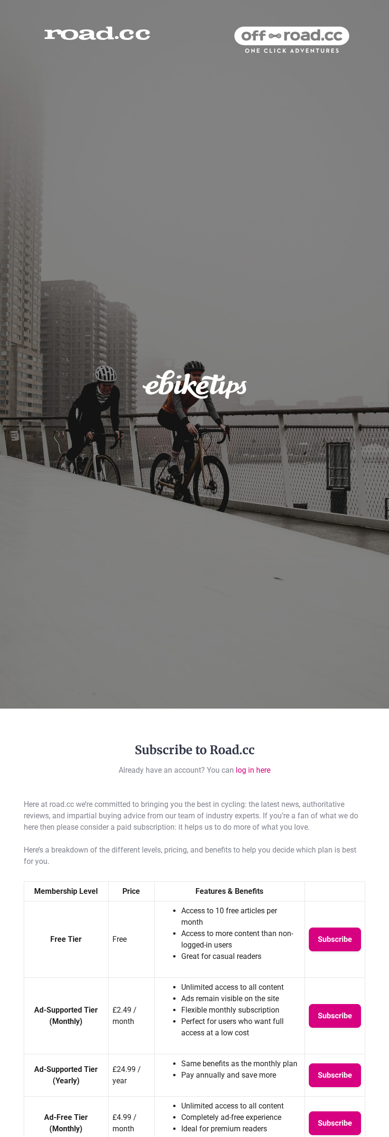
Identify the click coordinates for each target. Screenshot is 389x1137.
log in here (253, 770)
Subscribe (335, 939)
